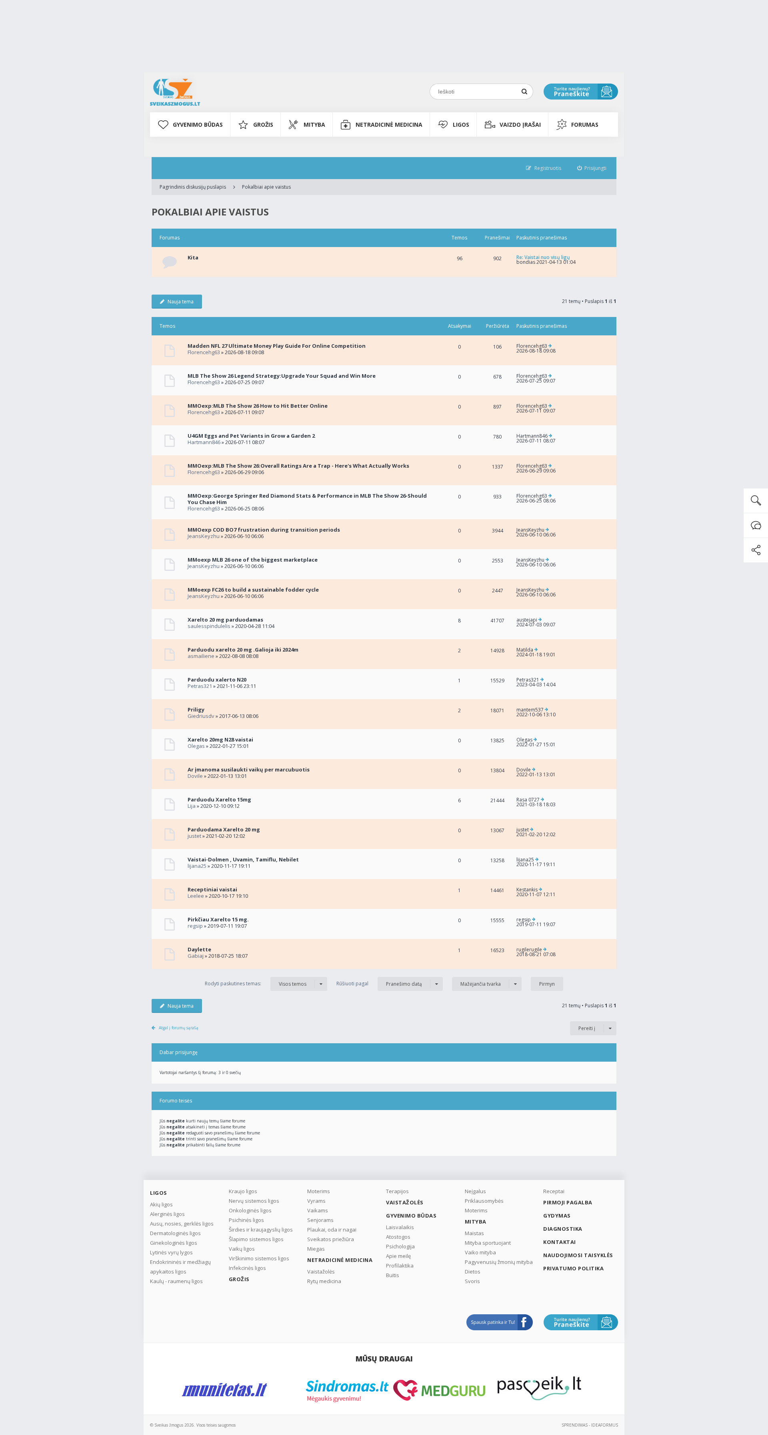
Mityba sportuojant (488, 1242)
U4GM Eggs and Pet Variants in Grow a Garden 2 (251, 435)
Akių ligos (161, 1204)
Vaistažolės (321, 1271)
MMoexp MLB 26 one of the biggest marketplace (253, 559)
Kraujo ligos (243, 1191)
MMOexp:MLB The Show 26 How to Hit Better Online (258, 405)
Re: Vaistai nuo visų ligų (543, 257)
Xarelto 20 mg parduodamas (225, 619)
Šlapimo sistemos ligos (256, 1239)
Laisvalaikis (400, 1227)
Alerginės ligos (167, 1214)
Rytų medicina (324, 1281)
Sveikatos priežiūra (330, 1239)
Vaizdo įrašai (520, 124)
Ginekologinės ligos (173, 1242)
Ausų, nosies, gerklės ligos (182, 1223)
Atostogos (398, 1236)
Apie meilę (398, 1256)
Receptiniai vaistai (212, 889)
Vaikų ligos (242, 1248)
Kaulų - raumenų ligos (176, 1281)
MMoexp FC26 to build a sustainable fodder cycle (253, 589)
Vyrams (316, 1200)
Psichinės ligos (246, 1220)
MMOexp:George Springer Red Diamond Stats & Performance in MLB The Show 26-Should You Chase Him (307, 499)
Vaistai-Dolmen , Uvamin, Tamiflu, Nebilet (243, 859)
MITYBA (314, 124)
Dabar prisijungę (179, 1052)
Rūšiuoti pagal (379, 983)
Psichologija (400, 1246)
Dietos (472, 1271)
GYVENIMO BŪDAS (198, 124)
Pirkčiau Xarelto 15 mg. (218, 919)
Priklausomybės (484, 1200)
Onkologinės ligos (250, 1210)
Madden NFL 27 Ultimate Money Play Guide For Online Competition (277, 345)
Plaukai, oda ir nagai (331, 1229)
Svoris (472, 1281)
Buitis (392, 1275)
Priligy (196, 709)
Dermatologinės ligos (175, 1233)
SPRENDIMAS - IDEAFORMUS (590, 1425)
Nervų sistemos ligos (254, 1200)
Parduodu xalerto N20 (217, 679)
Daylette (199, 949)
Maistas (474, 1233)
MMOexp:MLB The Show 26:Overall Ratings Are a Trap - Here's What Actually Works (298, 465)
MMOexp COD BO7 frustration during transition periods (264, 529)
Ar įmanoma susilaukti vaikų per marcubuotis (249, 769)
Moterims (318, 1191)
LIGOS (461, 124)
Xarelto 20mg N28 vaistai (220, 739)
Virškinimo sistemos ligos (259, 1258)
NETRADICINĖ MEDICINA (389, 124)
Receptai (553, 1191)
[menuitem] (592, 168)
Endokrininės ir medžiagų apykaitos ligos (180, 1266)
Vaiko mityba (480, 1252)
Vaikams (317, 1210)
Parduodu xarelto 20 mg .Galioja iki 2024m (243, 649)
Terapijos (397, 1191)
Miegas (316, 1248)
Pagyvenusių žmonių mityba (499, 1262)
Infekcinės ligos (247, 1268)
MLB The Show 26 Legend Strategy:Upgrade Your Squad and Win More (282, 375)
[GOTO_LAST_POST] (550, 346)
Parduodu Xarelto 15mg (219, 799)
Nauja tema (181, 301)
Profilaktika (400, 1265)
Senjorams (320, 1220)
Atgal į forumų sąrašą (178, 1027)
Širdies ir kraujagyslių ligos (261, 1229)
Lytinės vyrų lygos (171, 1252)
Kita (193, 257)
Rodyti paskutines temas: (255, 983)
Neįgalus (475, 1191)
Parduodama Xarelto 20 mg (224, 829)
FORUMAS (584, 124)
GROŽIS (263, 124)
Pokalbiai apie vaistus (266, 186)
